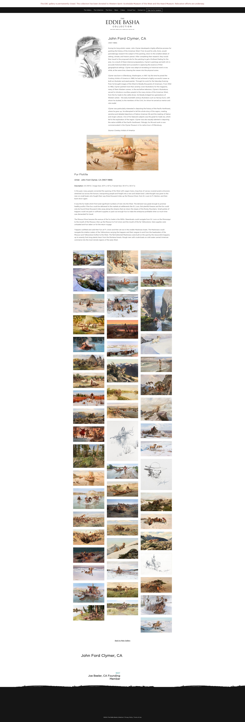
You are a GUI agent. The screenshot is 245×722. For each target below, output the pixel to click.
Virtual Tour (131, 10)
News (116, 10)
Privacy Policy (129, 717)
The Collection (98, 10)
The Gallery (87, 10)
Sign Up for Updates (154, 10)
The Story (109, 10)
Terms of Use (137, 717)
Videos (122, 10)
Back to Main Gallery (122, 640)
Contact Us (141, 10)
